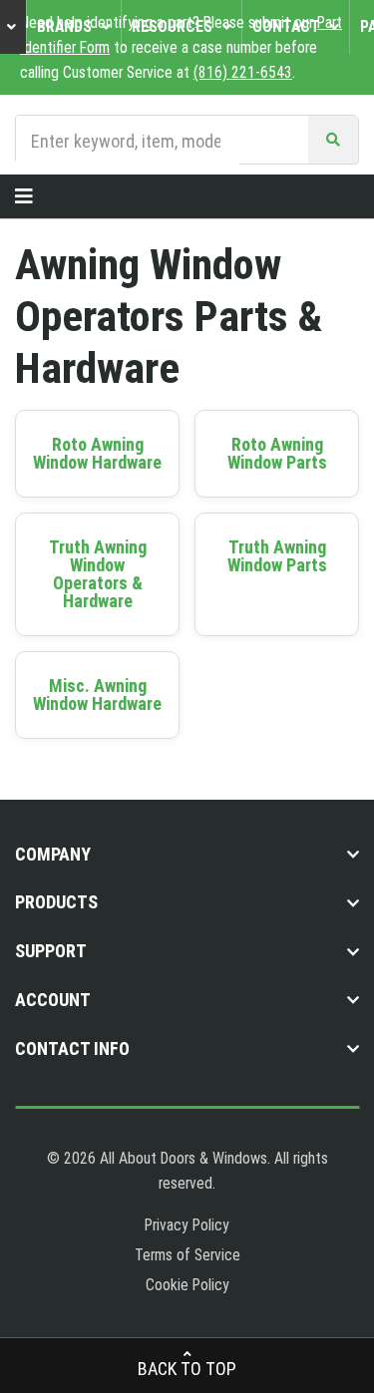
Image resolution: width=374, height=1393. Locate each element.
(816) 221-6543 (242, 72)
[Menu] (24, 196)
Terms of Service (187, 1254)
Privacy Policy (187, 1225)
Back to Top (187, 1368)
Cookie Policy (187, 1284)
